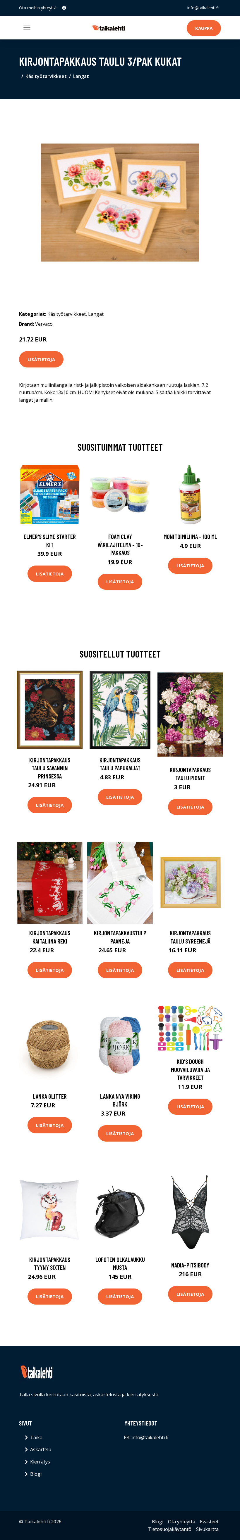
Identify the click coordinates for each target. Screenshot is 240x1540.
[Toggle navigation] (27, 27)
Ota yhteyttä (181, 1521)
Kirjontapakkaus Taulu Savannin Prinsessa (49, 768)
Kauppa (203, 28)
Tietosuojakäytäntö (169, 1529)
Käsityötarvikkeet (46, 76)
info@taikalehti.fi (203, 8)
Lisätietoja (41, 359)
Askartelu (40, 1449)
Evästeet (209, 1521)
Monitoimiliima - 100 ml (190, 536)
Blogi (36, 1474)
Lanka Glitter (50, 1096)
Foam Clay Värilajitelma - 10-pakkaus (120, 544)
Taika (36, 1437)
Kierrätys (40, 1462)
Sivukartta (207, 1529)
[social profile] (64, 7)
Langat (81, 76)
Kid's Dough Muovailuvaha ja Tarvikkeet (190, 1069)
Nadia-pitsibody (190, 1265)
